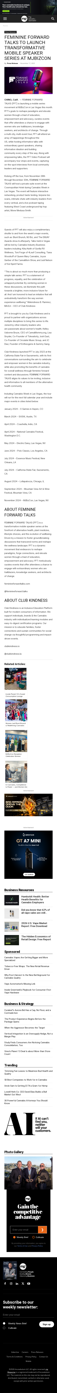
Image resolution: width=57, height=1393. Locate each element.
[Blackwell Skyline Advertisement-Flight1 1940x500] (28, 7)
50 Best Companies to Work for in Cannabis (25, 1080)
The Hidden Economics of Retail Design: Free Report (36, 938)
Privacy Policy (37, 1246)
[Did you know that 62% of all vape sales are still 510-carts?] (11, 913)
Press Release (12, 63)
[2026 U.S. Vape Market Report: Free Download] (11, 927)
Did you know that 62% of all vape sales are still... (35, 911)
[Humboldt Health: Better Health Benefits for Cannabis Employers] (11, 900)
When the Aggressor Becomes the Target (24, 1027)
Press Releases (10, 32)
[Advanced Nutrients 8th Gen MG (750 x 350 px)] (28, 805)
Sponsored (12, 952)
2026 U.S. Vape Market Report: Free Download (34, 925)
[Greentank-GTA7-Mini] (28, 878)
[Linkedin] (17, 1284)
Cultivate (40, 1237)
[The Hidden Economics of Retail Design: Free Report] (11, 940)
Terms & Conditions (15, 1356)
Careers (25, 1352)
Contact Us (43, 1356)
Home (5, 25)
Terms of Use (22, 1246)
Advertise (15, 1352)
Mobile (28, 1361)
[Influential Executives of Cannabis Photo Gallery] (28, 1173)
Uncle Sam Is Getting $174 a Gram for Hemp (26, 1086)
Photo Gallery (13, 1152)
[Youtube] (29, 1284)
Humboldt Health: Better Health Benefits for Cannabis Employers (35, 899)
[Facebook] (5, 1284)
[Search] (53, 19)
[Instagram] (11, 1284)
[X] (23, 1284)
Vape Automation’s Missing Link (19, 984)
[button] (5, 19)
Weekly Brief (22, 1237)
